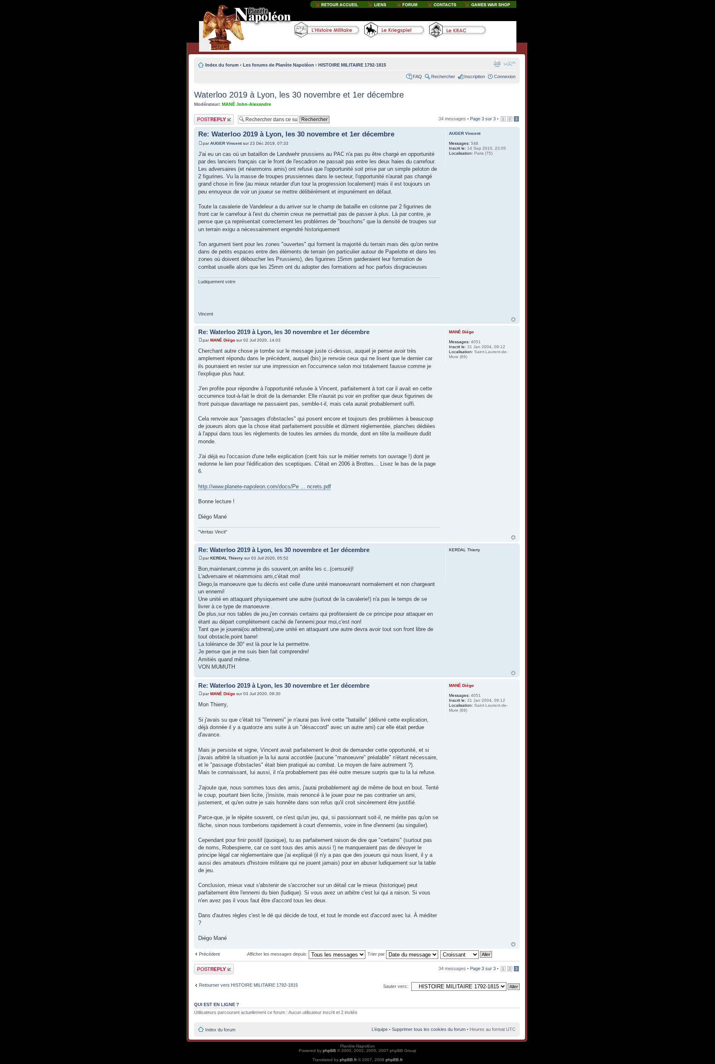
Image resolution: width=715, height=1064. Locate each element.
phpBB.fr (348, 1059)
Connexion (505, 76)
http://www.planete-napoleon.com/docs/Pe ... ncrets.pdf (264, 486)
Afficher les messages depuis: (278, 954)
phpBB (329, 1050)
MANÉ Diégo (222, 340)
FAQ (417, 76)
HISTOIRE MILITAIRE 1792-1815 (352, 64)
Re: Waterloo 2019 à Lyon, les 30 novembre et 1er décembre (296, 134)
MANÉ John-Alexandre (246, 104)
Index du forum (222, 64)
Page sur (483, 118)
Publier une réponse (205, 119)
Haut (513, 319)
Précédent (209, 954)
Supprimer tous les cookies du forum (428, 1029)
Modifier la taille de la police (510, 63)
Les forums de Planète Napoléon (278, 64)
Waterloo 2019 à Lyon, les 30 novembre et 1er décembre (299, 94)
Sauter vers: (395, 986)
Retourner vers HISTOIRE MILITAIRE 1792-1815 (248, 985)
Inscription (474, 76)
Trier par (376, 954)
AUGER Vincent (226, 143)
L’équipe (380, 1029)
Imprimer (496, 63)
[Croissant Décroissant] (466, 954)
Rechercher (443, 76)
